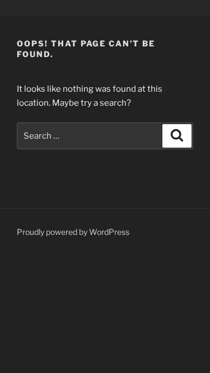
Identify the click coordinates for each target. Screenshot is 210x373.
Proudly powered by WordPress (73, 232)
